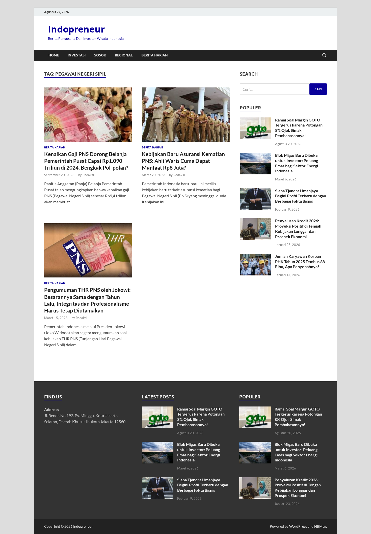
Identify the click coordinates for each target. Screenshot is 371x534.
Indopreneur (76, 29)
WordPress (298, 526)
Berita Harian (154, 55)
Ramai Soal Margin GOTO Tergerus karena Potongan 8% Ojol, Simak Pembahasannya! (299, 127)
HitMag (320, 526)
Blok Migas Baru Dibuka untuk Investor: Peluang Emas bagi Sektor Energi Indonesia (296, 163)
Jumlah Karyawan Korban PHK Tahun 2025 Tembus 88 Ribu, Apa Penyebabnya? (300, 261)
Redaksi (88, 175)
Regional (124, 55)
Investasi (77, 55)
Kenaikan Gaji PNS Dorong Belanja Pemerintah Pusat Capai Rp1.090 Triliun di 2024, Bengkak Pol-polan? (86, 161)
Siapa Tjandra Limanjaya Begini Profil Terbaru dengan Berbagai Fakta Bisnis (300, 196)
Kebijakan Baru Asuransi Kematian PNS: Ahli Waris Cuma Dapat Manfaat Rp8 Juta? (183, 161)
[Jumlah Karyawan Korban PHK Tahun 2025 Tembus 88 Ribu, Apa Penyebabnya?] (255, 256)
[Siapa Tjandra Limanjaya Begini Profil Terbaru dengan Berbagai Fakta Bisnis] (255, 191)
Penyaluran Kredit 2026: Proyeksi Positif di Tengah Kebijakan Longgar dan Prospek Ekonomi (298, 228)
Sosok (100, 55)
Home (53, 55)
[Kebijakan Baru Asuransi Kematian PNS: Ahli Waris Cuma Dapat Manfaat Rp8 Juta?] (186, 114)
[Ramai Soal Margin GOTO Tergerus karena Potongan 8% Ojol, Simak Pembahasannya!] (255, 120)
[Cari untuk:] (283, 89)
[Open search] (324, 55)
